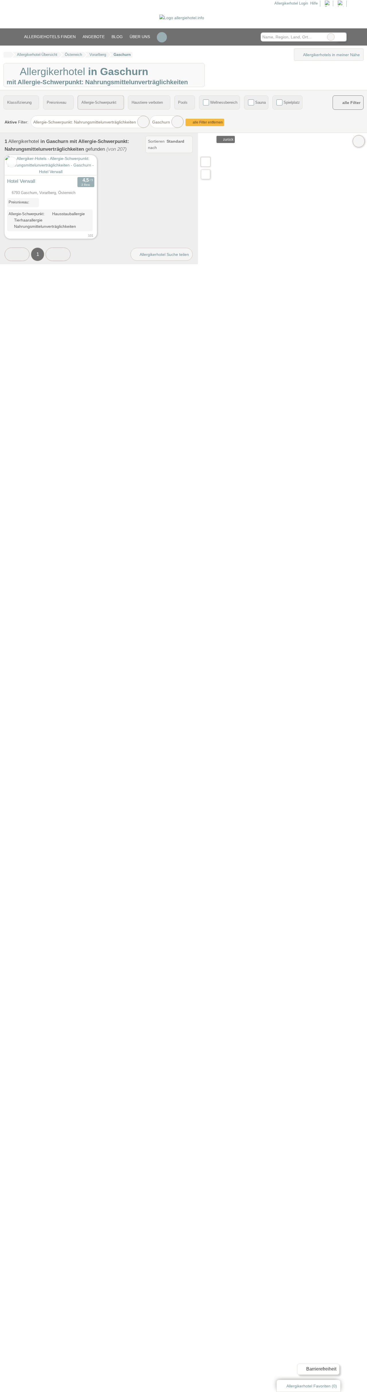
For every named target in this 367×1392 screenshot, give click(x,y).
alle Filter (350, 103)
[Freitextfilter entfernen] (331, 37)
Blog (117, 36)
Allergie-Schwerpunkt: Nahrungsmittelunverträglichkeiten (84, 122)
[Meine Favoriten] (161, 37)
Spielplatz (292, 102)
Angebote (94, 36)
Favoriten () (311, 1386)
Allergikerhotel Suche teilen (164, 254)
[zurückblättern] (19, 165)
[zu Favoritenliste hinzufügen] (11, 162)
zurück (227, 139)
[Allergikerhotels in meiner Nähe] (205, 174)
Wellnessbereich (223, 102)
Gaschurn (161, 122)
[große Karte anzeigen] (205, 161)
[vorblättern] (82, 165)
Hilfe (314, 3)
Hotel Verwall (21, 181)
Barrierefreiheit (320, 1368)
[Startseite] (7, 55)
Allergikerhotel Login (291, 3)
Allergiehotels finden (50, 36)
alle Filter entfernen (207, 122)
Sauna (260, 102)
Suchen (342, 37)
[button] (17, 254)
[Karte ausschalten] (359, 141)
